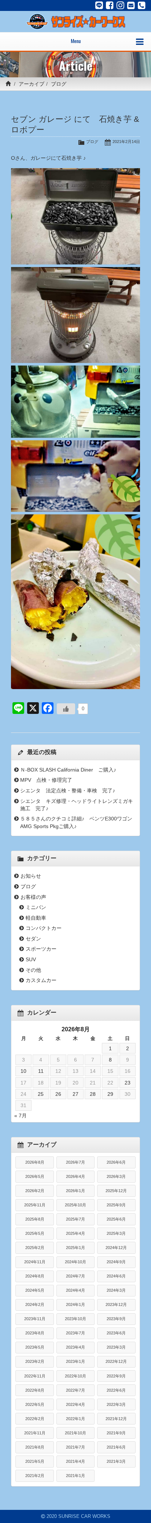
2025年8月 (34, 1219)
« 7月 (20, 1115)
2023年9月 (116, 1319)
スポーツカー (41, 949)
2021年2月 (34, 1475)
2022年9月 (116, 1376)
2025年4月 (75, 1233)
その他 (33, 970)
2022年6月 (116, 1390)
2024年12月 (116, 1247)
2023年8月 (34, 1333)
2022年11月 (34, 1376)
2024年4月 (75, 1290)
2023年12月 (116, 1304)
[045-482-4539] (142, 5)
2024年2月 (34, 1304)
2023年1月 (75, 1361)
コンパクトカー (44, 928)
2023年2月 (34, 1361)
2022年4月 (75, 1404)
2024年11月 (34, 1262)
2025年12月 (116, 1190)
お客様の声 (33, 897)
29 (110, 1094)
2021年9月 (116, 1433)
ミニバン (36, 907)
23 (127, 1083)
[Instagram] (120, 5)
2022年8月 (34, 1390)
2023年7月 (75, 1333)
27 (75, 1094)
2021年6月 (116, 1447)
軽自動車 (36, 918)
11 (41, 1071)
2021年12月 (116, 1418)
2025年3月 (116, 1233)
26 (58, 1094)
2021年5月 (34, 1461)
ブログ (58, 84)
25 (41, 1094)
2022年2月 (34, 1418)
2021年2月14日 (126, 141)
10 (23, 1071)
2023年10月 (75, 1319)
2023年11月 (34, 1319)
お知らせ (31, 876)
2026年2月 (34, 1190)
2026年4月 (75, 1176)
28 (93, 1094)
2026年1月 (75, 1190)
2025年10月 (75, 1205)
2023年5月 (34, 1347)
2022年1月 (75, 1418)
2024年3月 (116, 1290)
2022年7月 (75, 1390)
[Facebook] (110, 5)
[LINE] (99, 5)
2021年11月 (34, 1433)
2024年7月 (75, 1276)
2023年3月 (116, 1347)
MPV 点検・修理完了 (46, 780)
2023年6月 (116, 1333)
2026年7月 (75, 1162)
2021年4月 (75, 1461)
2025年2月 (34, 1247)
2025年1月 (75, 1247)
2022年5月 (34, 1404)
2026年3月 (116, 1176)
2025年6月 (116, 1219)
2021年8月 (34, 1447)
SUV (31, 959)
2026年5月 (34, 1176)
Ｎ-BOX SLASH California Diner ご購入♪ (68, 770)
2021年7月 (75, 1447)
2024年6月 (116, 1276)
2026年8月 (34, 1162)
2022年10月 (75, 1376)
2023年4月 (75, 1347)
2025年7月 (75, 1219)
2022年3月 (116, 1404)
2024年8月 (34, 1276)
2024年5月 (34, 1290)
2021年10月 (75, 1433)
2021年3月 (116, 1461)
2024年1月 (75, 1304)
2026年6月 (116, 1162)
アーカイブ (31, 84)
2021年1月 (75, 1475)
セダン (33, 939)
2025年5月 (34, 1233)
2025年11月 (34, 1205)
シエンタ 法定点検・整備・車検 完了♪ (67, 790)
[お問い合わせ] (131, 5)
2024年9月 (116, 1262)
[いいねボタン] (66, 708)
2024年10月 (75, 1262)
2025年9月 (116, 1205)
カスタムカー (41, 980)
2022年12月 (116, 1361)
